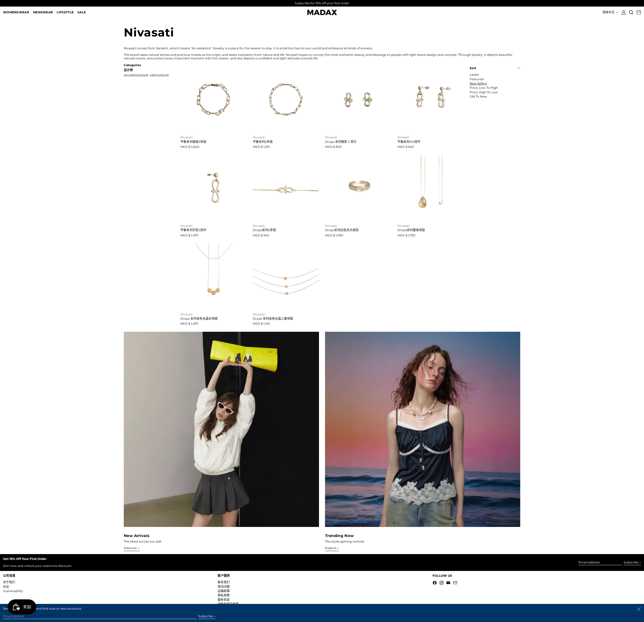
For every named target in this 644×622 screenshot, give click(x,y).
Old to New (478, 96)
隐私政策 (224, 595)
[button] (631, 12)
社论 (6, 587)
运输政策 (224, 591)
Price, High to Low (484, 92)
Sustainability (13, 591)
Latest (474, 74)
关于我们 (9, 582)
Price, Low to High (484, 88)
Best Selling (478, 83)
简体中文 (608, 12)
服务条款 (224, 600)
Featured (477, 79)
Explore (330, 548)
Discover (130, 548)
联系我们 (224, 582)
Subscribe (631, 562)
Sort (473, 68)
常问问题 (224, 587)
